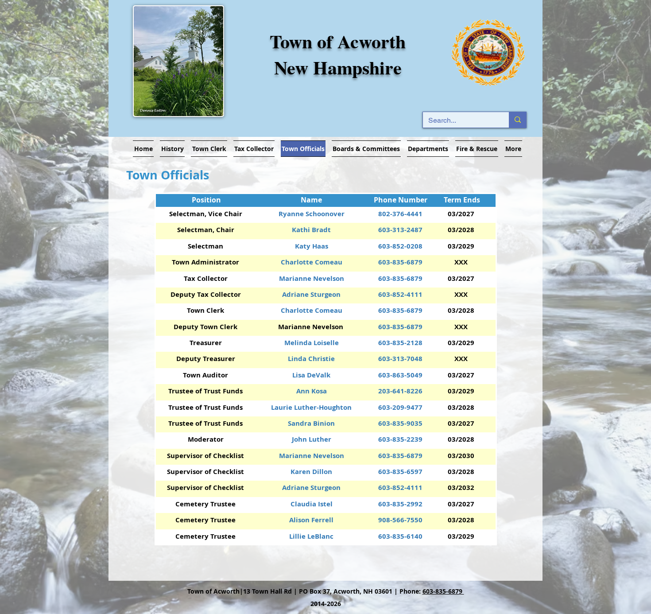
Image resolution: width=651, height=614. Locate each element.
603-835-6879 (443, 591)
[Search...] (517, 120)
